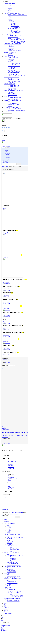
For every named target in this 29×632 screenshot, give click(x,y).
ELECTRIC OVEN (16, 63)
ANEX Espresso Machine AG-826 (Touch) (15, 432)
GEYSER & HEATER (12, 563)
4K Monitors (14, 24)
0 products (5, 208)
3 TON (10, 10)
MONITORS (11, 21)
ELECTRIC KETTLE (13, 73)
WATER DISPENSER (13, 79)
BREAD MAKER (12, 74)
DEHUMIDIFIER (12, 95)
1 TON (10, 5)
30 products (6, 308)
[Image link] (6, 448)
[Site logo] (7, 117)
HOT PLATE (11, 68)
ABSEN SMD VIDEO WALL (18, 39)
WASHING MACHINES (13, 562)
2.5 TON (10, 9)
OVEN (10, 61)
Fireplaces (10, 465)
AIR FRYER (11, 59)
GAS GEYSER (12, 89)
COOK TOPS (11, 70)
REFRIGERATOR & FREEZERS (15, 555)
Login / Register (8, 613)
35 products (6, 354)
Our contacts (11, 477)
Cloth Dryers (11, 82)
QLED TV (10, 17)
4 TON (10, 12)
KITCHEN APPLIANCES (8, 435)
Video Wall (10, 464)
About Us (10, 488)
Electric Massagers (12, 103)
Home (3, 166)
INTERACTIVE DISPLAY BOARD (17, 15)
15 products (6, 295)
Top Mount (10, 45)
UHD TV (10, 20)
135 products (6, 315)
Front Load (10, 55)
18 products (6, 348)
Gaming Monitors (15, 27)
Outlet (9, 480)
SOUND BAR (14, 30)
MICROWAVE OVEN (13, 57)
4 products (5, 328)
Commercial (11, 468)
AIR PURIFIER (12, 93)
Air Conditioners (12, 461)
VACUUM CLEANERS (14, 81)
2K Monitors (14, 23)
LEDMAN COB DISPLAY (18, 41)
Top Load (10, 53)
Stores (9, 475)
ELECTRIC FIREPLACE (14, 97)
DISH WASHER (12, 67)
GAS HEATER (12, 88)
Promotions (11, 487)
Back (8, 525)
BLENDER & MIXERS (14, 66)
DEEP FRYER (11, 60)
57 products (6, 302)
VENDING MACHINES (14, 108)
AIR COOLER (12, 92)
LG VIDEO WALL (13, 37)
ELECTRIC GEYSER (13, 86)
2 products (5, 257)
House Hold (11, 467)
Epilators (10, 106)
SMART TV (11, 19)
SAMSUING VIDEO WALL (15, 35)
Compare (6, 611)
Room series (11, 48)
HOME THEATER (16, 31)
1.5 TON (10, 6)
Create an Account (5, 625)
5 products (5, 341)
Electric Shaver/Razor (13, 104)
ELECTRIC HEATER (13, 85)
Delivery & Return (12, 478)
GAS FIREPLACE (13, 99)
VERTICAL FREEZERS (14, 50)
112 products (6, 233)
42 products (6, 289)
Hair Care (10, 102)
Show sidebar (5, 359)
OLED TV (10, 16)
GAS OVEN (14, 64)
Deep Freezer (11, 49)
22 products (6, 282)
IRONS (10, 78)
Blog (9, 486)
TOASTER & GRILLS (14, 71)
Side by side (11, 46)
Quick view (5, 428)
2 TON (10, 8)
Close (2, 617)
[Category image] (13, 227)
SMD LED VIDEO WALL (14, 38)
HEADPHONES (15, 33)
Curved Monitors (15, 26)
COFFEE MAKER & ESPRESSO (16, 75)
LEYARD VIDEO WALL (17, 42)
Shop (6, 166)
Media (9, 462)
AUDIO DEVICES (13, 28)
